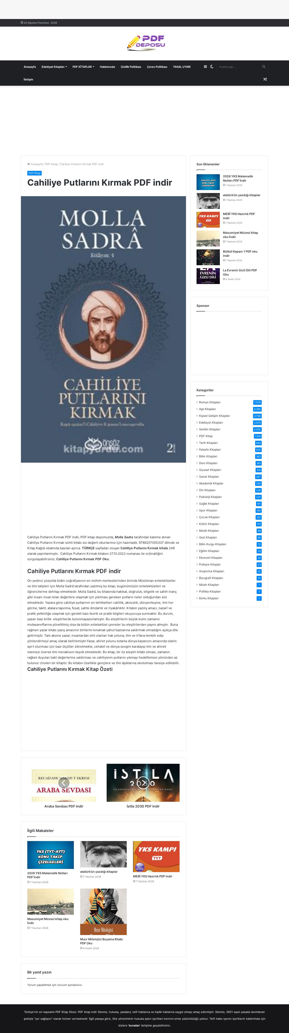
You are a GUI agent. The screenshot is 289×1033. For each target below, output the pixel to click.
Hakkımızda (107, 66)
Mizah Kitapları (209, 584)
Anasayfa (30, 66)
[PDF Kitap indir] (144, 43)
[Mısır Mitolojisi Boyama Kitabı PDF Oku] (103, 912)
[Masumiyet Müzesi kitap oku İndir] (50, 902)
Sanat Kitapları (209, 476)
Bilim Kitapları (208, 456)
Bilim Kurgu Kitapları (212, 544)
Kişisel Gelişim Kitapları (214, 415)
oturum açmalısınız (69, 985)
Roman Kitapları (209, 402)
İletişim (28, 79)
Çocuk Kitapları (209, 517)
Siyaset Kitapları (210, 470)
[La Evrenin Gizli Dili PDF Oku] (208, 276)
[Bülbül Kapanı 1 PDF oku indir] (208, 257)
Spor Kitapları (208, 510)
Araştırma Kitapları (211, 571)
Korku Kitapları (209, 598)
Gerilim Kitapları (209, 429)
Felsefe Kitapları (210, 449)
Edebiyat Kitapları (53, 66)
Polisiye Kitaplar (210, 564)
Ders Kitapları (208, 463)
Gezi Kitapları (208, 537)
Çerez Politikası (157, 66)
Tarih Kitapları (208, 442)
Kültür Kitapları (209, 524)
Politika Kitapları (210, 591)
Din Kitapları (207, 490)
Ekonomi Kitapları (210, 557)
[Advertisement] (144, 119)
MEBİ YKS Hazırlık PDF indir (152, 876)
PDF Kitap (51, 164)
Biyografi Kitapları (211, 578)
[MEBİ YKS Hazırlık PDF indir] (156, 856)
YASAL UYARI (182, 66)
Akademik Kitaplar (211, 483)
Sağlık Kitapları (209, 503)
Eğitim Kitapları (209, 551)
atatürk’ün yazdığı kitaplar (99, 871)
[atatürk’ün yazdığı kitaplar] (103, 854)
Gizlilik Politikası (131, 66)
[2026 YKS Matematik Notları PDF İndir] (50, 855)
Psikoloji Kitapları (210, 497)
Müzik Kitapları (209, 530)
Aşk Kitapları (207, 409)
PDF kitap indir (87, 1012)
